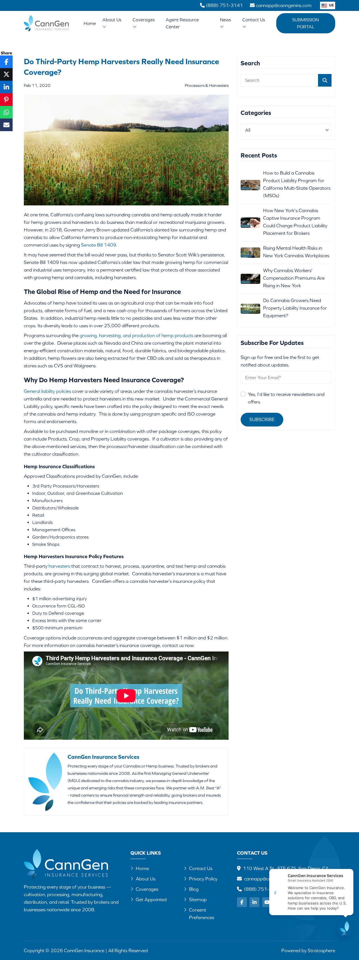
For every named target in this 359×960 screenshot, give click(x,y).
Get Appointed (151, 899)
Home (90, 23)
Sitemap (198, 899)
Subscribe (262, 420)
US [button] (331, 5)
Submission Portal (305, 23)
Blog (194, 889)
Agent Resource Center (182, 23)
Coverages (144, 19)
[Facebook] (242, 902)
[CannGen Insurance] (66, 864)
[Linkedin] (254, 902)
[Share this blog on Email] (6, 125)
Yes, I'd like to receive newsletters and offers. (286, 398)
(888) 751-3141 (262, 889)
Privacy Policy (203, 879)
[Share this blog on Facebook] (6, 61)
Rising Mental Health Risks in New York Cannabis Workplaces (296, 251)
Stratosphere (321, 950)
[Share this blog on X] (6, 74)
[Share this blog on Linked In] (6, 87)
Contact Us (253, 19)
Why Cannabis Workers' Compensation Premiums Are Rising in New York (294, 278)
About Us (111, 19)
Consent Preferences (201, 913)
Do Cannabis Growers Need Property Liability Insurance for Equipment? (295, 308)
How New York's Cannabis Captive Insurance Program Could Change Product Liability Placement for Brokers (295, 222)
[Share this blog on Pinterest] (6, 99)
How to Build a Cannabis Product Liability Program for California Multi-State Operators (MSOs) (296, 184)
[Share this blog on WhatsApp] (6, 112)
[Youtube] (267, 902)
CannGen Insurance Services (103, 756)
